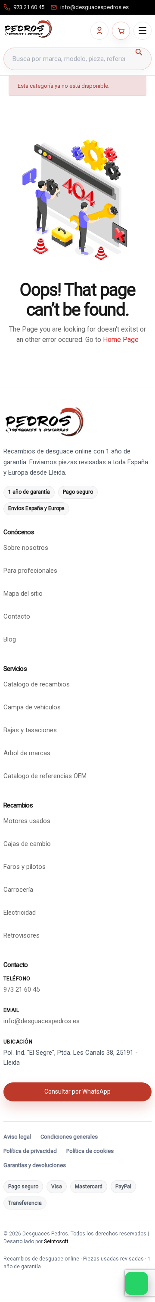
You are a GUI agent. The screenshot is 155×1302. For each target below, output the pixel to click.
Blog (9, 639)
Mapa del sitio (23, 593)
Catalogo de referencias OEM (45, 776)
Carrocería (18, 890)
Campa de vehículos (32, 707)
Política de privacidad (30, 1151)
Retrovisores (21, 935)
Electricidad (19, 912)
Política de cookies (90, 1151)
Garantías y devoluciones (34, 1165)
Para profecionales (30, 570)
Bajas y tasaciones (30, 730)
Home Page (121, 339)
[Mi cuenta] (99, 31)
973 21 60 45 (21, 989)
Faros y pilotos (24, 867)
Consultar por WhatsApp (77, 1091)
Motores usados (26, 821)
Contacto (16, 616)
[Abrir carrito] (121, 31)
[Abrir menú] (142, 31)
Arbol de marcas (26, 753)
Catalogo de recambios (36, 684)
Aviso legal (17, 1136)
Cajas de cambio (27, 844)
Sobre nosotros (25, 548)
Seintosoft (56, 1241)
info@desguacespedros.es (41, 1021)
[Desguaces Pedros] (28, 29)
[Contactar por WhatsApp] (136, 1283)
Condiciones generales (69, 1136)
